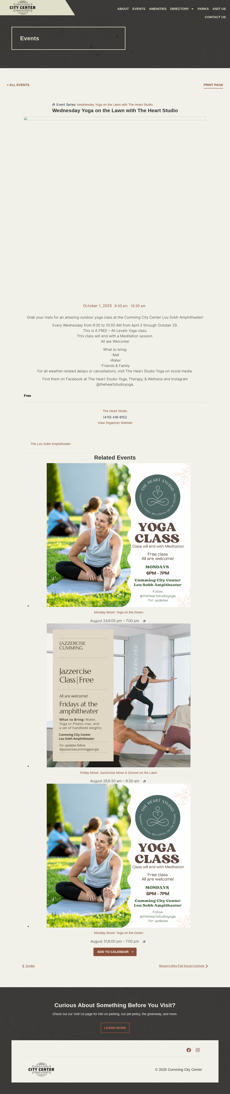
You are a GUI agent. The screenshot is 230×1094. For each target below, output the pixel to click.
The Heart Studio (115, 411)
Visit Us (219, 9)
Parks (203, 9)
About (123, 9)
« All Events (18, 85)
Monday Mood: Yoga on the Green (118, 612)
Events (138, 9)
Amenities (158, 9)
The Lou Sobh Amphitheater (51, 444)
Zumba (30, 965)
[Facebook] (188, 1050)
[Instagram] (197, 1050)
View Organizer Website (115, 423)
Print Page (213, 85)
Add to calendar (113, 952)
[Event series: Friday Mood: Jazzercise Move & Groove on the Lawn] (144, 781)
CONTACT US (215, 17)
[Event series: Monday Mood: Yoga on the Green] (144, 621)
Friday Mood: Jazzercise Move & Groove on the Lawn (118, 773)
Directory (179, 9)
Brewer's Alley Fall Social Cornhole (182, 965)
